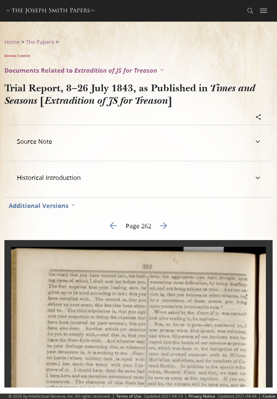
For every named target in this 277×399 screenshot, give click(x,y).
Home (12, 42)
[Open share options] (258, 118)
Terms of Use (128, 396)
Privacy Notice (201, 396)
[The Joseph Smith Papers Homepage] (50, 12)
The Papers (40, 42)
